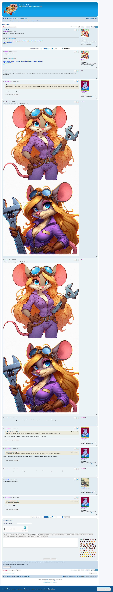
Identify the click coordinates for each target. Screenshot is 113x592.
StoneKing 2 (10, 431)
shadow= (21, 536)
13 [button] (94, 27)
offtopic (12, 536)
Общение (6, 24)
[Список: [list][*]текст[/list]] (16, 534)
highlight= (85, 534)
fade (65, 534)
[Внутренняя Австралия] (11, 9)
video (46, 536)
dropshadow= (59, 534)
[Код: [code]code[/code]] (14, 534)
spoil (32, 536)
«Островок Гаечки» (12, 38)
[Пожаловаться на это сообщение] (75, 30)
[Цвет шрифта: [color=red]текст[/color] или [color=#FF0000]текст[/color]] (28, 534)
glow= (76, 534)
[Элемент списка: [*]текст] (21, 534)
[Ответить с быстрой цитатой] (77, 30)
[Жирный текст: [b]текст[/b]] (4, 534)
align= (47, 534)
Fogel (8, 84)
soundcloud (27, 536)
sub (41, 536)
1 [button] (83, 27)
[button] (79, 27)
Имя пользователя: (7, 523)
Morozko (6, 31)
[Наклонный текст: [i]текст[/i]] (7, 534)
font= (72, 534)
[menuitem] (4, 18)
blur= (50, 534)
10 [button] (87, 27)
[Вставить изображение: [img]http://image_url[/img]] (23, 534)
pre (16, 536)
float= (68, 534)
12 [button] (91, 27)
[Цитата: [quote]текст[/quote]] (11, 534)
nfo (8, 536)
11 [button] (89, 27)
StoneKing (83, 487)
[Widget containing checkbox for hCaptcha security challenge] (15, 529)
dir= (54, 534)
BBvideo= (42, 534)
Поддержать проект (34, 48)
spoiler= (37, 536)
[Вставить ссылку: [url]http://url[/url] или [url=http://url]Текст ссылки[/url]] (26, 534)
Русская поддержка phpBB (50, 580)
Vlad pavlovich (84, 91)
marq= (91, 534)
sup (43, 536)
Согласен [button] (103, 589)
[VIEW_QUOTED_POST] (15, 85)
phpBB (47, 579)
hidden (80, 534)
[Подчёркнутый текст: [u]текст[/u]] (9, 534)
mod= (4, 536)
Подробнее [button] (51, 589)
